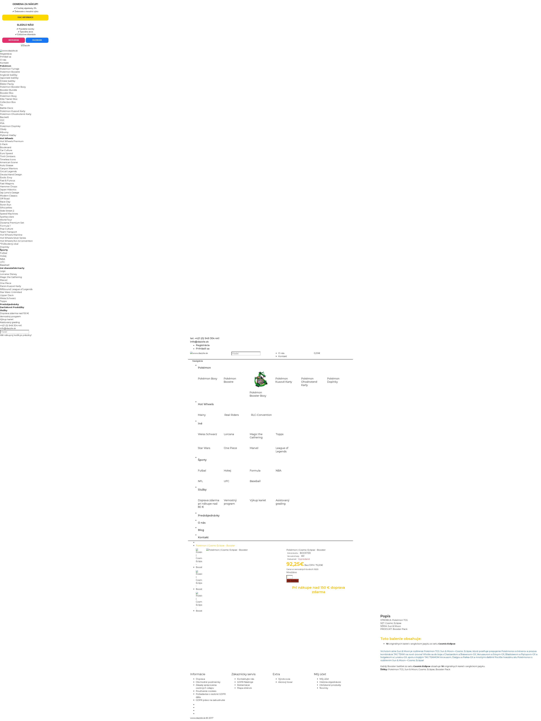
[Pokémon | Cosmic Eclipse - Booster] (227, 550)
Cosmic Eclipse (427, 669)
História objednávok (330, 682)
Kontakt (4, 62)
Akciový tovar (285, 682)
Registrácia (6, 53)
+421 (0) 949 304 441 (11, 325)
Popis (385, 616)
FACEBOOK (37, 40)
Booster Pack (443, 669)
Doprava (200, 679)
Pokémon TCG (396, 669)
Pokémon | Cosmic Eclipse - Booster (215, 545)
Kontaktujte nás (245, 679)
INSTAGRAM (14, 40)
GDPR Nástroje (245, 682)
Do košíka (293, 580)
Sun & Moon (411, 669)
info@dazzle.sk (8, 328)
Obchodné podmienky (208, 682)
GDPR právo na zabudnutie (210, 700)
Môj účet (324, 679)
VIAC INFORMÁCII (25, 17)
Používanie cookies (206, 691)
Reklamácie (243, 685)
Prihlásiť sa (5, 56)
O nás (3, 59)
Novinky (324, 688)
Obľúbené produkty (330, 685)
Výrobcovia (284, 679)
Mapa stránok (244, 688)
